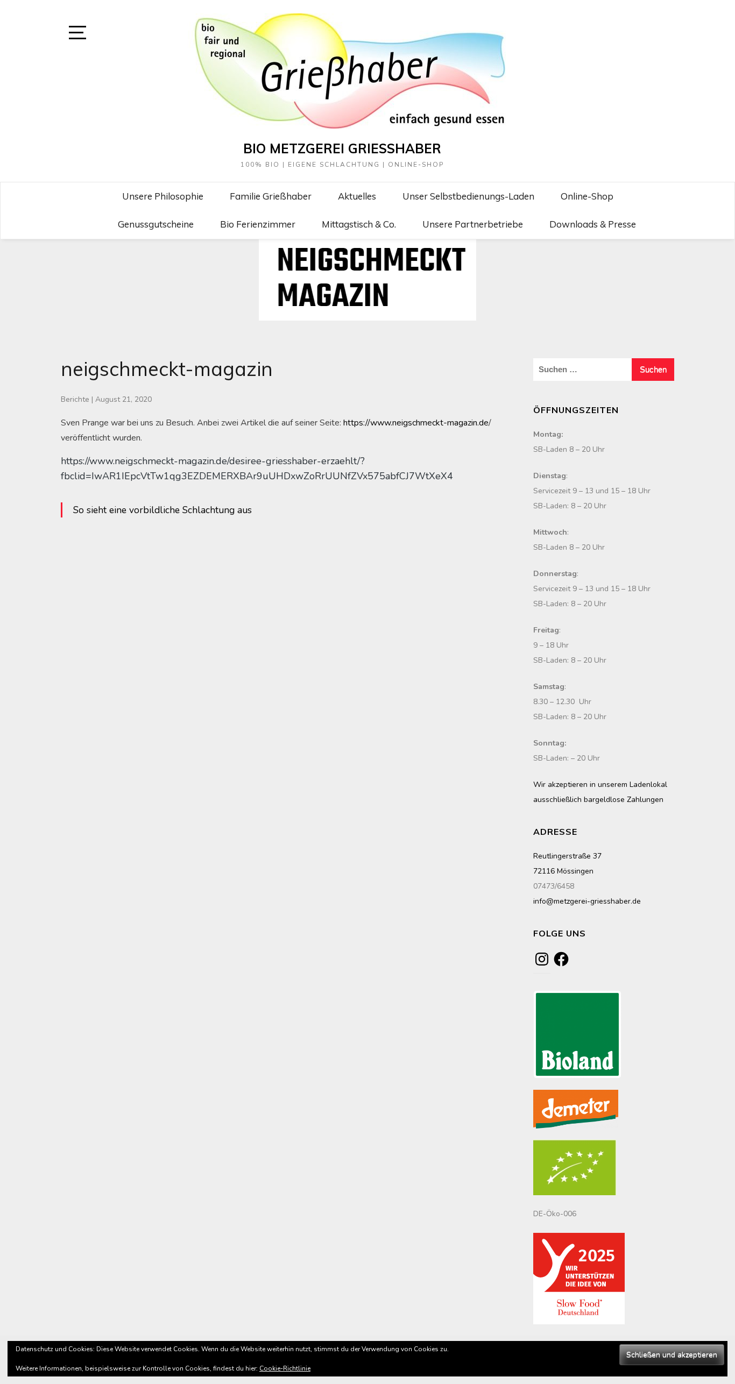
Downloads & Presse (592, 224)
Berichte (75, 399)
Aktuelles (357, 196)
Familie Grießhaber (271, 196)
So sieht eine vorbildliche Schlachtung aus (162, 509)
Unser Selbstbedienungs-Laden (468, 196)
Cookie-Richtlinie (284, 1368)
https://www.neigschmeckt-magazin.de (416, 423)
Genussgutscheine (156, 224)
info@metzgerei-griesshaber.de (587, 901)
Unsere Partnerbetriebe (472, 224)
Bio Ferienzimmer (257, 224)
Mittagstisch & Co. (359, 224)
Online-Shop (587, 196)
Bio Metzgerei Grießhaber (342, 148)
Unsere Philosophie (162, 196)
